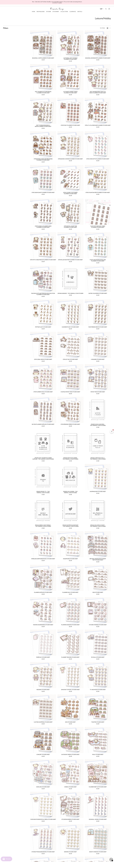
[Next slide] (53, 43)
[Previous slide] (32, 43)
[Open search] (106, 9)
